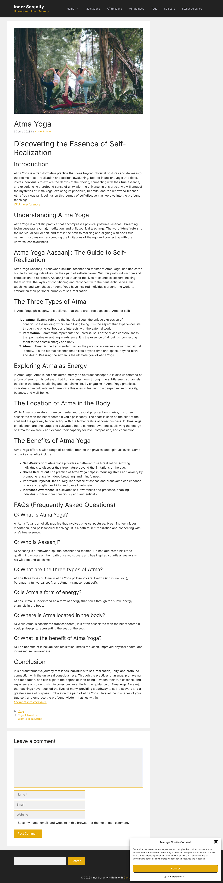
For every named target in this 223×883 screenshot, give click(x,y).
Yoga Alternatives (28, 715)
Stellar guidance (192, 8)
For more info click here (30, 702)
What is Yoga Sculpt (30, 718)
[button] (216, 842)
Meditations (93, 8)
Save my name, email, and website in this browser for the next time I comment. (73, 822)
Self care (169, 8)
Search (76, 861)
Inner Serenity (29, 6)
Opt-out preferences (174, 876)
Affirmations (114, 8)
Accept (175, 868)
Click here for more (27, 204)
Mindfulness (136, 8)
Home (70, 8)
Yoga (154, 8)
